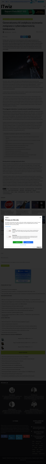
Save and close (23, 244)
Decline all (28, 242)
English (6, 217)
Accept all (18, 242)
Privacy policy (8, 226)
